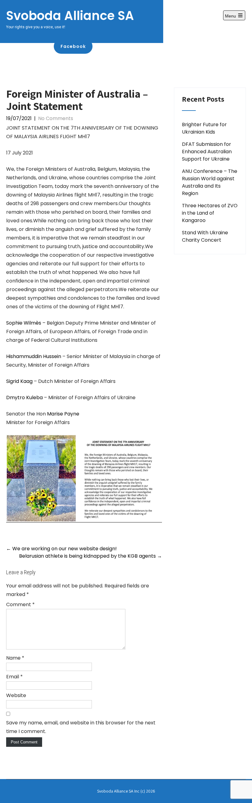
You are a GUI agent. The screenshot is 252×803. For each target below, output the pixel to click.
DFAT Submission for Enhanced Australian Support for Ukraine (207, 151)
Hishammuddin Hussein (34, 356)
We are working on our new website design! (61, 548)
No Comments (55, 118)
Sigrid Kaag (19, 381)
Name (15, 657)
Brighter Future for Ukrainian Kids (204, 128)
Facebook (73, 46)
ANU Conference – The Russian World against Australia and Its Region (209, 182)
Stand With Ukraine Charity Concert (205, 236)
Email (14, 676)
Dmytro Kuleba (24, 397)
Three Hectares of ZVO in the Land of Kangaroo (210, 213)
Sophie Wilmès (23, 322)
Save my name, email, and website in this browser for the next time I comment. (81, 727)
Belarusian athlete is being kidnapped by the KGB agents (90, 555)
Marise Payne (63, 413)
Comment (20, 604)
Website (16, 695)
